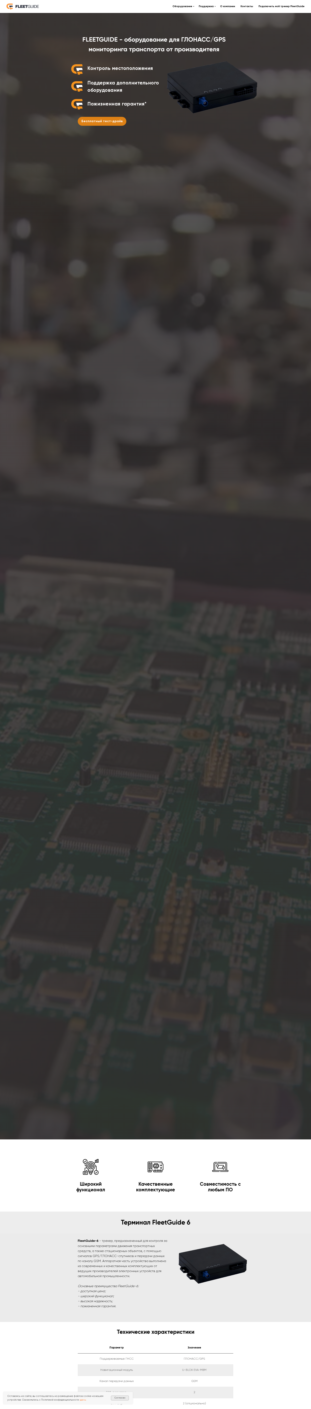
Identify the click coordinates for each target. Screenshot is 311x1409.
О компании (227, 6)
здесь (83, 1400)
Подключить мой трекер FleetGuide (282, 6)
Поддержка (206, 6)
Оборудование (182, 6)
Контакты (247, 6)
